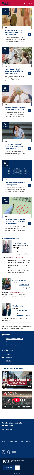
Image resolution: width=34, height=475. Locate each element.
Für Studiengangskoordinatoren (10, 441)
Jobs (22, 441)
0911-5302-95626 (23, 249)
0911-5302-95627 (23, 310)
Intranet (27, 441)
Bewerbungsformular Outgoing (14, 339)
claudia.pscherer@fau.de (23, 315)
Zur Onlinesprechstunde (16, 257)
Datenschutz (5, 445)
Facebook (8, 354)
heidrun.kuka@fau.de (24, 288)
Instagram (9, 357)
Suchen (16, 473)
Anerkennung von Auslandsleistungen (16, 342)
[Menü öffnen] (31, 4)
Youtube (8, 360)
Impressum (13, 445)
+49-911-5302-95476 (24, 285)
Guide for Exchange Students (14, 345)
